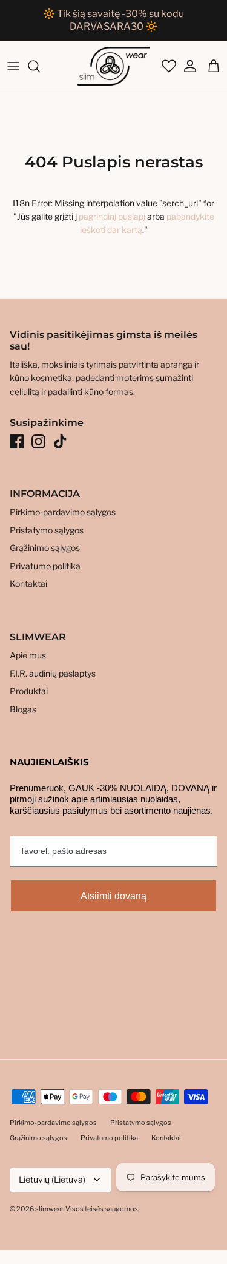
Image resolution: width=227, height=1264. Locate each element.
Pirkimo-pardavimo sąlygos (63, 512)
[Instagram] (38, 441)
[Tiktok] (60, 441)
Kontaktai (28, 583)
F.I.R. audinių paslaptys (53, 673)
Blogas (23, 709)
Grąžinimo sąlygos (45, 547)
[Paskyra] (187, 66)
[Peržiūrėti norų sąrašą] (168, 66)
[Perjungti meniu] (13, 66)
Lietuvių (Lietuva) (52, 1179)
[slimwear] (113, 66)
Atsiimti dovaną (113, 896)
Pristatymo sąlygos (47, 530)
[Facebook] (17, 441)
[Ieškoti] (40, 66)
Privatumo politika (45, 566)
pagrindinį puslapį (112, 216)
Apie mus (28, 655)
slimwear (49, 1209)
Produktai (29, 691)
